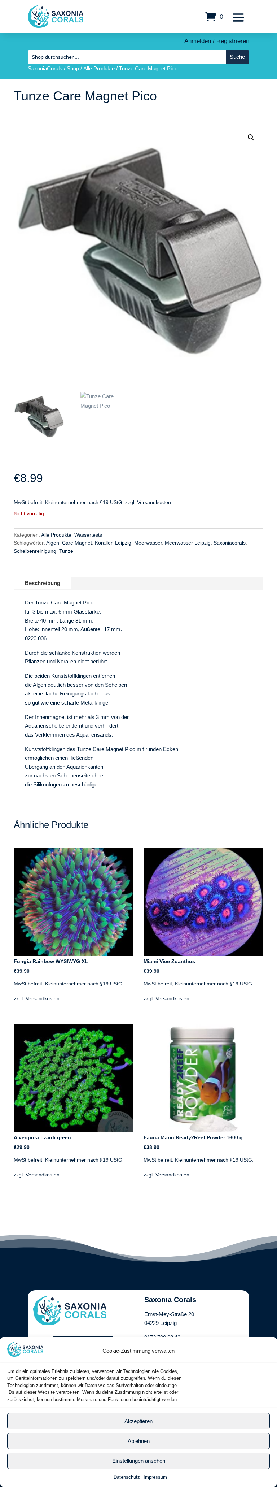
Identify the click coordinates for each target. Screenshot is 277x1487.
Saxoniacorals (230, 543)
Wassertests (88, 535)
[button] (251, 137)
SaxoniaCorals (45, 68)
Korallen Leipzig (113, 543)
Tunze (66, 551)
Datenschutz (127, 1477)
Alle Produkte (99, 68)
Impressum (155, 1477)
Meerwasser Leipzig (188, 543)
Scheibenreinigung (35, 551)
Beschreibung (42, 583)
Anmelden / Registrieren (216, 41)
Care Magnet (77, 543)
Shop (73, 68)
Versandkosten (154, 502)
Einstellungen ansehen (138, 1461)
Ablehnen (139, 1441)
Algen (52, 543)
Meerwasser (148, 543)
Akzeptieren (138, 1421)
